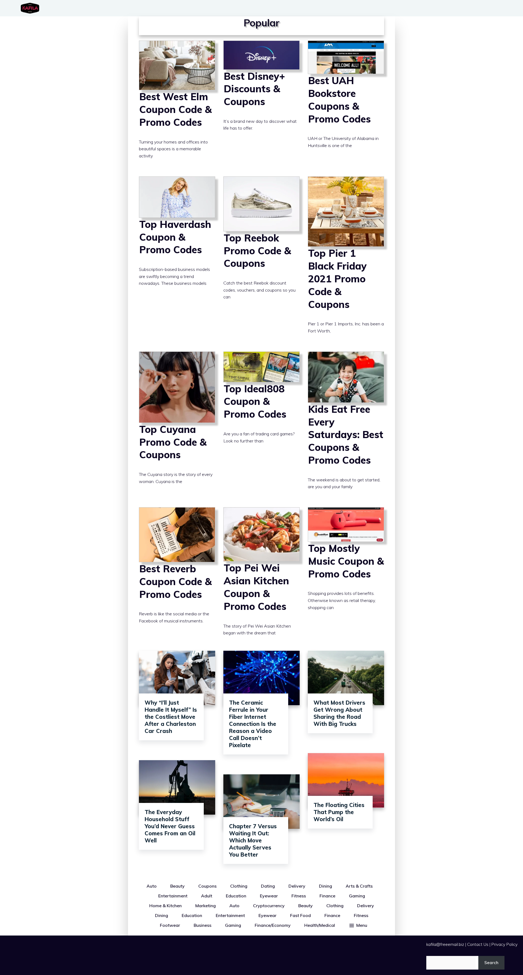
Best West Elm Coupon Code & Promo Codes (177, 104)
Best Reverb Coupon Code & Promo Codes (177, 576)
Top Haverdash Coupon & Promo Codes (177, 259)
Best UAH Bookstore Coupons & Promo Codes (346, 104)
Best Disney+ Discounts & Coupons (261, 104)
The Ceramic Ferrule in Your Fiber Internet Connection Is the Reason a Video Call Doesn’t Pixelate (252, 723)
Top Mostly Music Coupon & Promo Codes (346, 576)
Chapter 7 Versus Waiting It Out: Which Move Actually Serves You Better (253, 840)
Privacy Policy (504, 944)
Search (491, 962)
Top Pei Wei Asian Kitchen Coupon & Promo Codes (261, 576)
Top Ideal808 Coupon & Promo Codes (261, 425)
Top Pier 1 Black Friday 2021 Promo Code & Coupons (346, 259)
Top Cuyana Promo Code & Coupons (177, 425)
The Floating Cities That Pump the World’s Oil (339, 812)
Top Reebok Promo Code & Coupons (261, 259)
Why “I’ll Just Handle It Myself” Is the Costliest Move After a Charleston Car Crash (171, 716)
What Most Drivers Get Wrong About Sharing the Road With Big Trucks (339, 713)
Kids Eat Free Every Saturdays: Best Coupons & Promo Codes (346, 425)
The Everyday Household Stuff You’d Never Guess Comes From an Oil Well (170, 826)
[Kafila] (31, 8)
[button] (358, 925)
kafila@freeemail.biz (445, 944)
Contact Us (477, 944)
